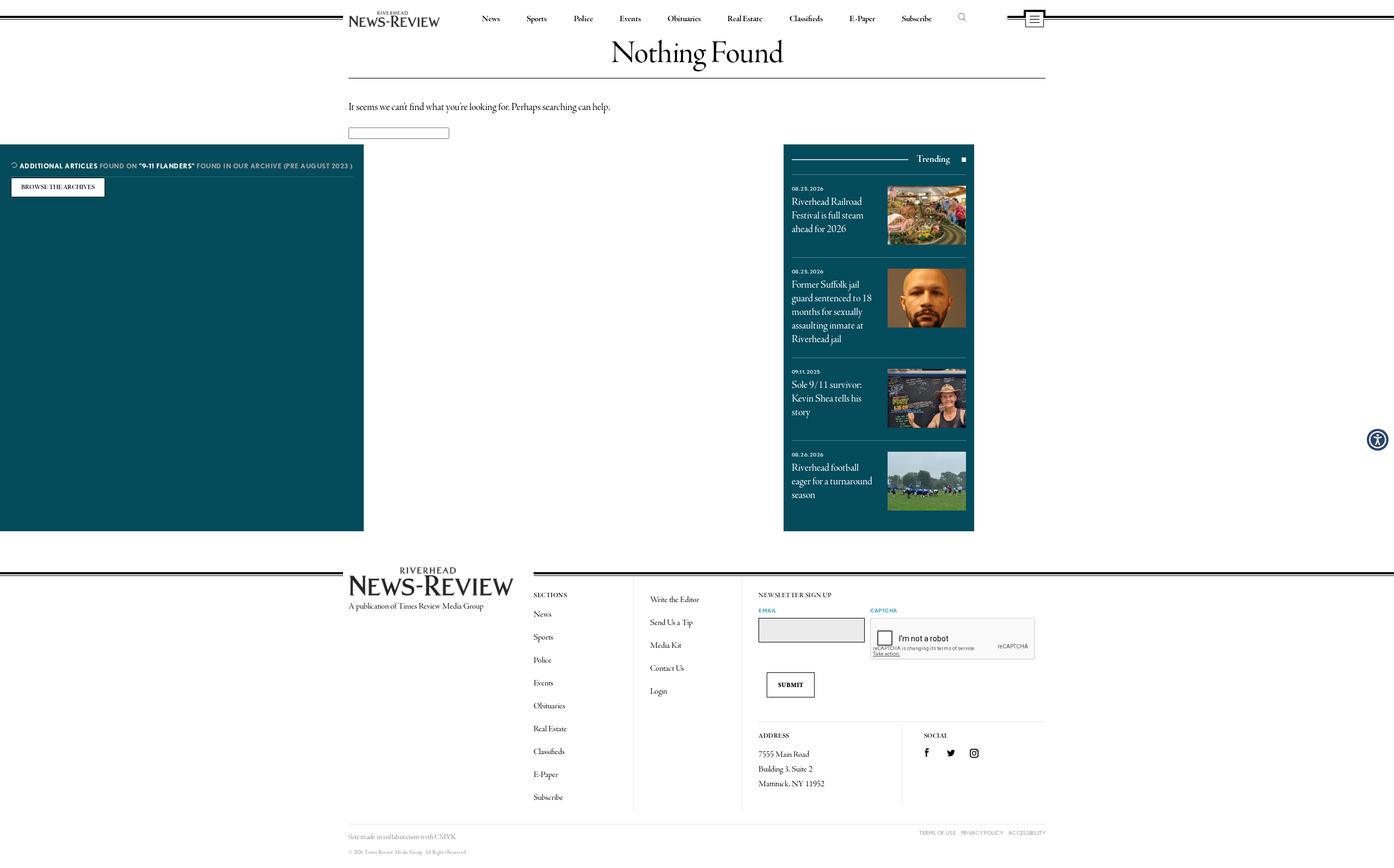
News (491, 19)
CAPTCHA (883, 610)
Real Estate (744, 19)
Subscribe (917, 19)
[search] (962, 18)
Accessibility (1027, 833)
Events (630, 19)
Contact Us (667, 668)
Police (583, 19)
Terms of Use (937, 833)
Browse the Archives (58, 187)
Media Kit (665, 645)
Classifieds (806, 19)
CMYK (445, 837)
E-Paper (862, 19)
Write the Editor (674, 599)
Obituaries (684, 19)
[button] (1378, 440)
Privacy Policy (982, 833)
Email (768, 610)
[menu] (1035, 20)
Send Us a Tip (671, 622)
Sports (537, 19)
